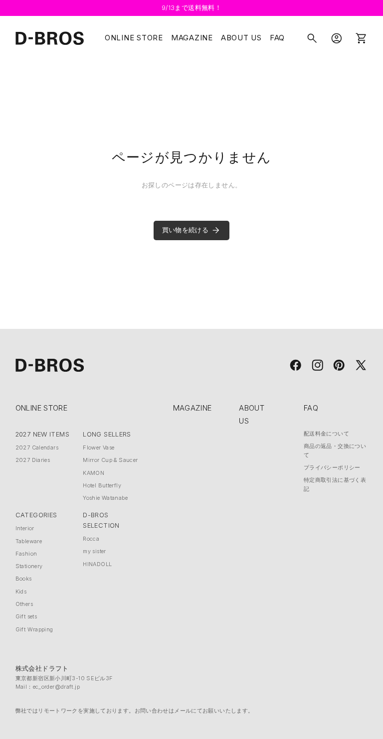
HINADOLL (97, 564)
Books (23, 578)
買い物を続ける (185, 230)
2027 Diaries (32, 459)
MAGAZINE (192, 37)
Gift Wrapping (34, 629)
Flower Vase (98, 447)
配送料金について (326, 433)
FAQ (277, 37)
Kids (21, 591)
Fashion (26, 553)
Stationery (29, 566)
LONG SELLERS (107, 434)
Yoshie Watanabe (105, 497)
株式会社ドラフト (42, 668)
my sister (94, 551)
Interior (24, 528)
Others (24, 603)
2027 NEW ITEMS (42, 434)
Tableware (28, 541)
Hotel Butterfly (102, 485)
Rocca (91, 538)
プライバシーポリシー (332, 467)
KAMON (93, 472)
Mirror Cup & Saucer (110, 459)
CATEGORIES (36, 515)
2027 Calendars (36, 447)
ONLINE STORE (134, 37)
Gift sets (26, 616)
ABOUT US (241, 37)
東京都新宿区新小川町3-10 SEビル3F (64, 678)
